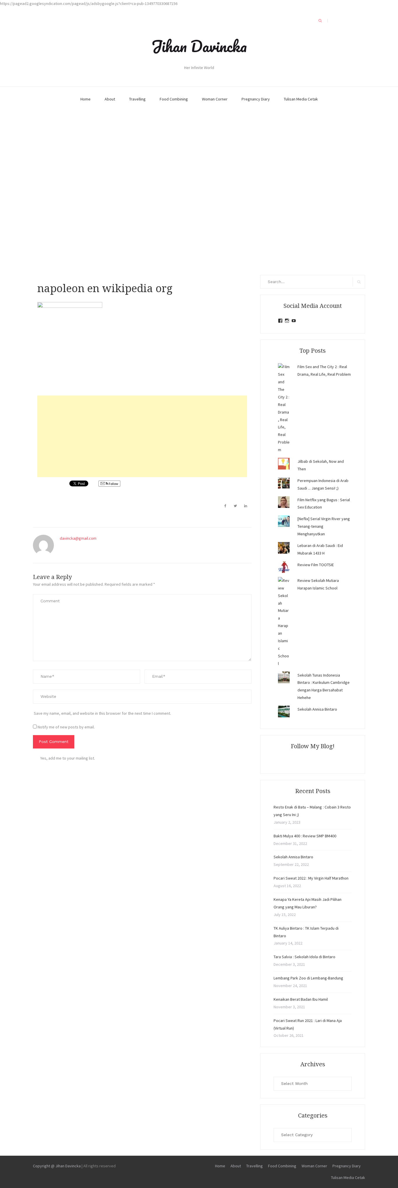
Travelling (137, 99)
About (110, 99)
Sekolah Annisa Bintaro (317, 709)
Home (85, 99)
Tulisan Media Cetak (301, 99)
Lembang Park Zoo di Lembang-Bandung (308, 978)
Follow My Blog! (312, 746)
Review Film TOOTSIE (315, 564)
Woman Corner (215, 99)
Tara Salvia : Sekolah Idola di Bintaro (304, 956)
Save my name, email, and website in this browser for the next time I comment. (102, 713)
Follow (113, 483)
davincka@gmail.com (78, 538)
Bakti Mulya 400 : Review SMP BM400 (305, 836)
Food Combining (174, 99)
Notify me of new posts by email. (66, 727)
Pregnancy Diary (256, 99)
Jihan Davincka (199, 46)
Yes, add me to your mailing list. (67, 758)
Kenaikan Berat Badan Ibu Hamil (301, 999)
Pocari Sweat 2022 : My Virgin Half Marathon (311, 878)
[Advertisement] (142, 436)
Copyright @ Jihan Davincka (57, 1165)
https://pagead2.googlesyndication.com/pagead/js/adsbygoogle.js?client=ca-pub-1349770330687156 (88, 3)
